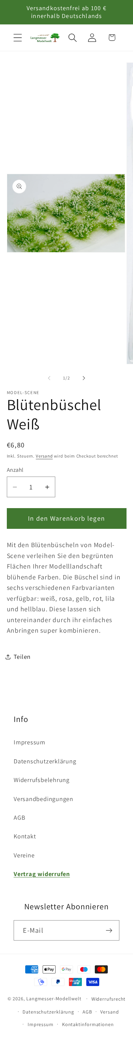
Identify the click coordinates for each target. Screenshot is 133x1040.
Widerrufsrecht (108, 999)
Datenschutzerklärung (45, 761)
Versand (44, 456)
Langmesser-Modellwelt (54, 998)
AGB (19, 817)
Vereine (24, 855)
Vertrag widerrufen (42, 874)
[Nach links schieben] (49, 378)
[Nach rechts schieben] (83, 378)
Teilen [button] (22, 656)
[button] (17, 37)
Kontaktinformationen (88, 1024)
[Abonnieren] (109, 930)
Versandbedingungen (43, 799)
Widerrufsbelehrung (42, 780)
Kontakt (25, 836)
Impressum (29, 742)
